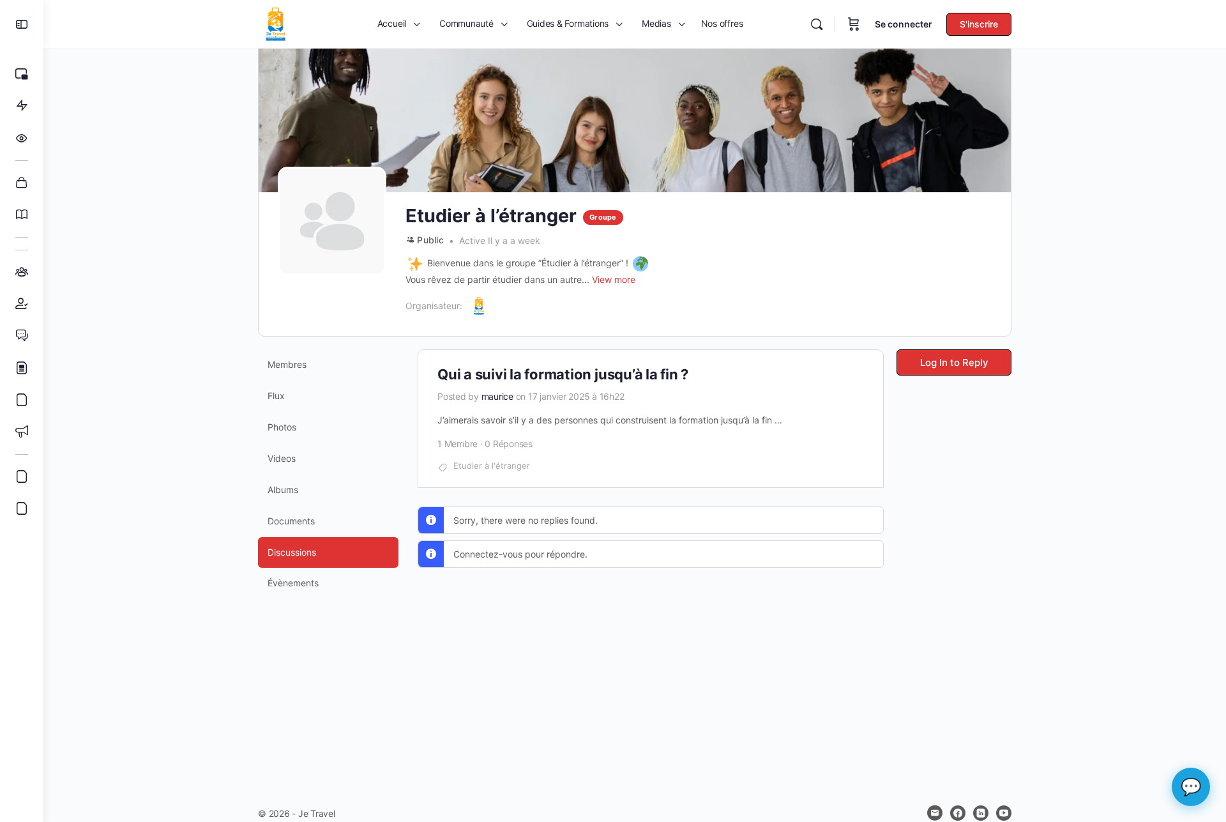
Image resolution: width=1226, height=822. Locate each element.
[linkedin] (980, 813)
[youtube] (1003, 813)
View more (613, 279)
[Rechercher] (816, 24)
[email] (934, 813)
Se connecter (903, 24)
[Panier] (853, 24)
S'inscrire (979, 24)
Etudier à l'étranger (491, 465)
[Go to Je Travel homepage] (276, 23)
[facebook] (957, 813)
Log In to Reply (954, 362)
